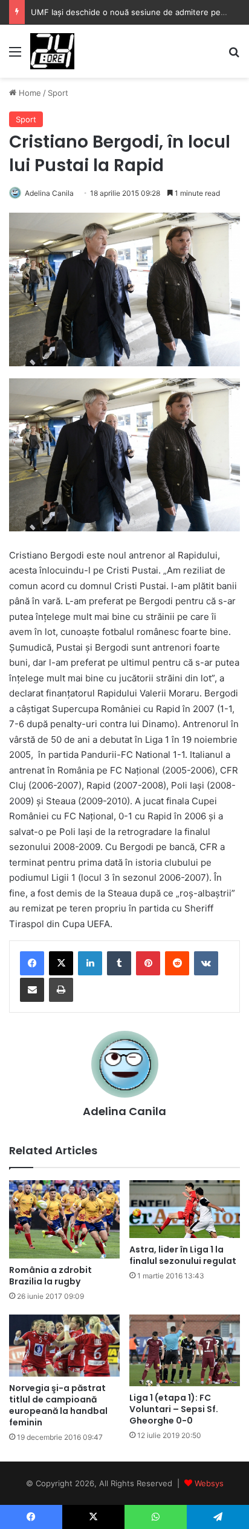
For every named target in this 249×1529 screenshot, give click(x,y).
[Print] (61, 990)
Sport (58, 93)
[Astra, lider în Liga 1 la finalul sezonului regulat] (184, 1209)
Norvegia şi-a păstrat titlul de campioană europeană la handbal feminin (58, 1405)
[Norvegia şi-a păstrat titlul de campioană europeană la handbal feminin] (64, 1346)
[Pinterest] (148, 963)
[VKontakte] (206, 963)
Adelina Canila (49, 193)
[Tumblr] (119, 963)
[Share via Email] (32, 990)
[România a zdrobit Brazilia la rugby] (64, 1219)
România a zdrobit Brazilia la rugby (50, 1275)
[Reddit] (177, 963)
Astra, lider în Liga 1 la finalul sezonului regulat (182, 1255)
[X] (61, 963)
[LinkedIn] (90, 963)
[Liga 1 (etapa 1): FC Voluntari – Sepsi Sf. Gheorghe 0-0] (184, 1350)
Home (28, 93)
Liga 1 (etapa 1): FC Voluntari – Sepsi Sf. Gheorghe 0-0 (173, 1409)
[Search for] (234, 55)
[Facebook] (32, 963)
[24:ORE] (52, 51)
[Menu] (15, 55)
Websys (209, 1483)
